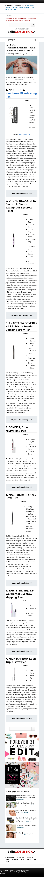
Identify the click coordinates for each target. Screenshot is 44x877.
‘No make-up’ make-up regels (26, 825)
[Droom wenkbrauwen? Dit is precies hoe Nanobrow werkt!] (11, 800)
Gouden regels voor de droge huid (26, 811)
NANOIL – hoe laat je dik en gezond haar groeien (25, 804)
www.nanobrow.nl (25, 134)
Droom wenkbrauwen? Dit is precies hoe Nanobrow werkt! (26, 796)
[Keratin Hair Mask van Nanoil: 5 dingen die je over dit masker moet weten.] (11, 823)
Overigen (8, 7)
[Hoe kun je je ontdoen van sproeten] (11, 838)
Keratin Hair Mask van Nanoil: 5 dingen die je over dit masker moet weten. (26, 820)
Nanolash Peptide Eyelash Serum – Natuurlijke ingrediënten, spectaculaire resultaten (21, 19)
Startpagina (30, 5)
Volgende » (32, 54)
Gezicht (15, 7)
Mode (7, 9)
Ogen (21, 7)
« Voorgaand (23, 54)
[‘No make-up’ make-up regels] (11, 830)
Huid (32, 7)
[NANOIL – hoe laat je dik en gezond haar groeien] (11, 808)
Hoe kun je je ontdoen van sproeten (25, 834)
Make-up (27, 7)
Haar (15, 9)
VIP (11, 9)
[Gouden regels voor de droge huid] (11, 815)
